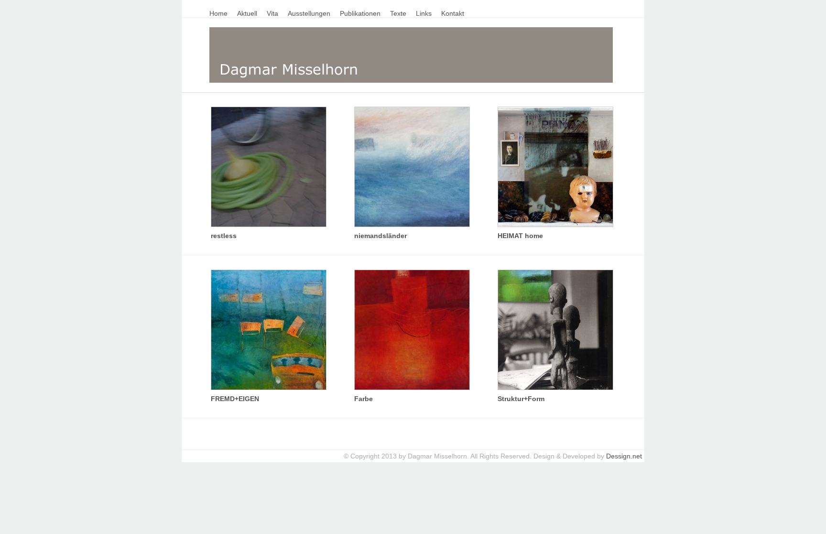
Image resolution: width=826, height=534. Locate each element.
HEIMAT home (520, 236)
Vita (272, 13)
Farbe (363, 399)
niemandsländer (380, 236)
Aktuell (247, 13)
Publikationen (360, 13)
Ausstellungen (309, 13)
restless (224, 236)
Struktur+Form (521, 399)
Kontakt (452, 13)
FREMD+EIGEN (235, 399)
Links (424, 13)
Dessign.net (624, 456)
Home (218, 13)
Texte (398, 13)
